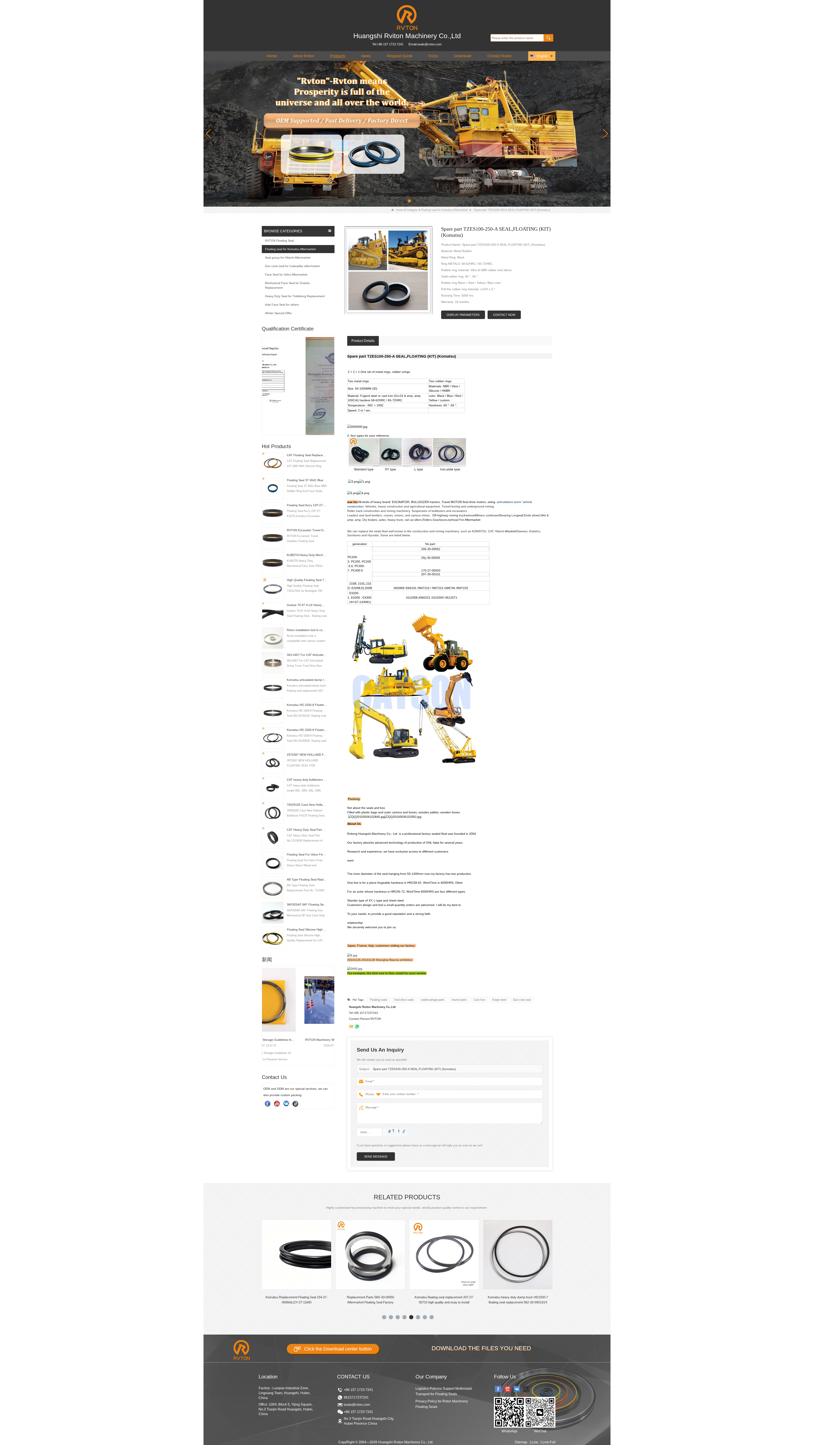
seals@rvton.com (357, 1404)
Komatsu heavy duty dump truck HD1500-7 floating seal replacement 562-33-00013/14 (370, 1299)
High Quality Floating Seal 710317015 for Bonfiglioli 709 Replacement (307, 580)
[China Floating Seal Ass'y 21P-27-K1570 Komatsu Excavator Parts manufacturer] (272, 513)
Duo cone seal (522, 999)
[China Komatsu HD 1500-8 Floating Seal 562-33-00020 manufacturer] (272, 737)
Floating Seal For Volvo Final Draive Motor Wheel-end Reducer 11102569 (307, 854)
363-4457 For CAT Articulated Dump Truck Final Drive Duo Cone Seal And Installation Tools (307, 654)
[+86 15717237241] (357, 1026)
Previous (263, 377)
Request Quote (400, 56)
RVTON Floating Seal (279, 240)
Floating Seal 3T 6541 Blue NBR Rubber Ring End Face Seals (307, 480)
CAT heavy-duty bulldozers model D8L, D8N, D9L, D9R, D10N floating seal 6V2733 (307, 779)
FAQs (433, 56)
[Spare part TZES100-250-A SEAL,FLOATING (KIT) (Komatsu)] (388, 270)
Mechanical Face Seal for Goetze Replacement (287, 285)
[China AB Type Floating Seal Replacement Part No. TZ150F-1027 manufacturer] (272, 887)
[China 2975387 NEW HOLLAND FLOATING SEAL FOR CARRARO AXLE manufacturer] (272, 762)
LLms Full (548, 1442)
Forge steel (499, 999)
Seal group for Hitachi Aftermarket (287, 257)
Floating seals (378, 999)
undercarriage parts (433, 999)
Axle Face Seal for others (282, 304)
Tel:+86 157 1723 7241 (387, 44)
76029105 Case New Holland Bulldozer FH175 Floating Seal (307, 804)
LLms (534, 1442)
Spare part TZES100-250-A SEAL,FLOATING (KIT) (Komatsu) (414, 1069)
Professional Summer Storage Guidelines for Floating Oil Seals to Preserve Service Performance (298, 1039)
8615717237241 (356, 1397)
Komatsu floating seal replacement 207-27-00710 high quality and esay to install (296, 1299)
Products (337, 56)
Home (272, 56)
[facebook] (267, 1103)
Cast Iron (479, 999)
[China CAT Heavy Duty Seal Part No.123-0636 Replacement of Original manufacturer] (272, 837)
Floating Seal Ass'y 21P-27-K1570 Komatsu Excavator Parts (307, 505)
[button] (400, 200)
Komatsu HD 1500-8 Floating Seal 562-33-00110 (307, 704)
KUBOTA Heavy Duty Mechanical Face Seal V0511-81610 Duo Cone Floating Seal (307, 555)
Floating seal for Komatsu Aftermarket (444, 210)
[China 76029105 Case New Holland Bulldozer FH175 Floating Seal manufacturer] (272, 812)
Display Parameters (463, 314)
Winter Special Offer (278, 313)
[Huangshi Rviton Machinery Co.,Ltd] (407, 17)
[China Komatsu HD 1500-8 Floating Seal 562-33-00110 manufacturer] (272, 712)
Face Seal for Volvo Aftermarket (286, 274)
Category (412, 210)
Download (462, 56)
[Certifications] (299, 374)
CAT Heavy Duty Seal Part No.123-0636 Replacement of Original (307, 829)
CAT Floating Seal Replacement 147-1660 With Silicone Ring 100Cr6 (307, 455)
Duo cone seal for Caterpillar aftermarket (292, 266)
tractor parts (459, 999)
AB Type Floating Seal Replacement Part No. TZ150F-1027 (307, 879)
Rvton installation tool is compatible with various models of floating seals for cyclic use (307, 630)
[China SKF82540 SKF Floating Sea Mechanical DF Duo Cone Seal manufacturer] (272, 912)
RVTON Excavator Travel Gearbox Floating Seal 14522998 (307, 530)
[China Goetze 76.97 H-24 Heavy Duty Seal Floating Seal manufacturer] (272, 613)
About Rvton (303, 56)
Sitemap (521, 1442)
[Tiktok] (295, 1103)
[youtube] (277, 1103)
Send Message (375, 1156)
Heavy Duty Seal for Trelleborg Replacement (295, 296)
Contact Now (504, 314)
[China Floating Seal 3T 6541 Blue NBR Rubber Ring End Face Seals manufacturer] (272, 488)
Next (332, 377)
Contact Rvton (499, 56)
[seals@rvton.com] (351, 1026)
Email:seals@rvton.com (425, 44)
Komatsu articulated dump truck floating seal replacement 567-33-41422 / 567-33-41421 (307, 679)
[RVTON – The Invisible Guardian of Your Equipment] (407, 133)
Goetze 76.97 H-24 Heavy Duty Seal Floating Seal (307, 605)
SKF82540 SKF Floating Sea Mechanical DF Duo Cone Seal (307, 904)
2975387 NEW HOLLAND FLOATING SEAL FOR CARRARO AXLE (307, 754)
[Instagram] (286, 1103)
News (366, 56)
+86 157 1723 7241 (358, 1390)
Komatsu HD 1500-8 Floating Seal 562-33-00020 (307, 730)
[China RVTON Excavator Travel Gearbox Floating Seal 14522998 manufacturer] (272, 538)
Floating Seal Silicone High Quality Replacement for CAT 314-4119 (307, 929)
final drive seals (404, 999)
